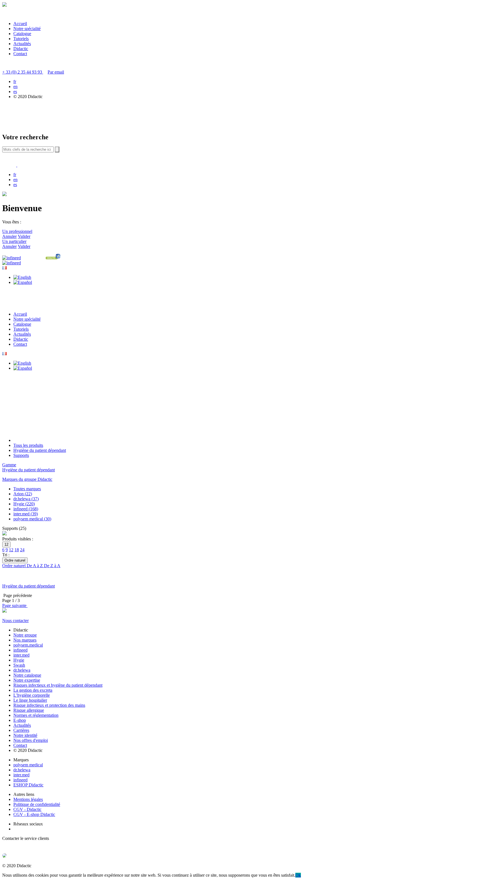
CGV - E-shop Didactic (34, 814)
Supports (21, 455)
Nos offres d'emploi (30, 740)
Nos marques (24, 640)
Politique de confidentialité (36, 804)
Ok (298, 875)
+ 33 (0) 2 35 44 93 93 (22, 72)
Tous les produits (28, 445)
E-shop (19, 720)
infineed (20, 650)
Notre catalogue (27, 675)
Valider (24, 236)
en (15, 86)
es (15, 91)
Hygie (18, 660)
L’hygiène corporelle (31, 695)
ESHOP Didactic (28, 785)
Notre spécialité (27, 28)
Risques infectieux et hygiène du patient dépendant (57, 685)
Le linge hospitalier (30, 700)
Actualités (22, 43)
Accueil (20, 23)
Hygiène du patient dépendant (39, 450)
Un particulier (14, 241)
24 (22, 549)
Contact (20, 53)
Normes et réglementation (35, 715)
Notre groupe (25, 635)
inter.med (21, 655)
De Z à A (52, 565)
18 (16, 549)
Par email (56, 72)
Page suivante (15, 605)
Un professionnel (17, 231)
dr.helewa (21, 670)
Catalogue (22, 33)
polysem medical (28, 764)
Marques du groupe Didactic (27, 479)
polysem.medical (28, 645)
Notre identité (25, 735)
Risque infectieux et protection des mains (49, 705)
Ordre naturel (14, 565)
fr (14, 81)
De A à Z (35, 565)
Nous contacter (15, 620)
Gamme (9, 464)
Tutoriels (21, 38)
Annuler (9, 236)
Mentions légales (28, 799)
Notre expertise (26, 680)
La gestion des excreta (32, 690)
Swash (19, 665)
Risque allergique (28, 710)
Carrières (21, 730)
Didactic (20, 48)
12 (11, 549)
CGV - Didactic (27, 809)
